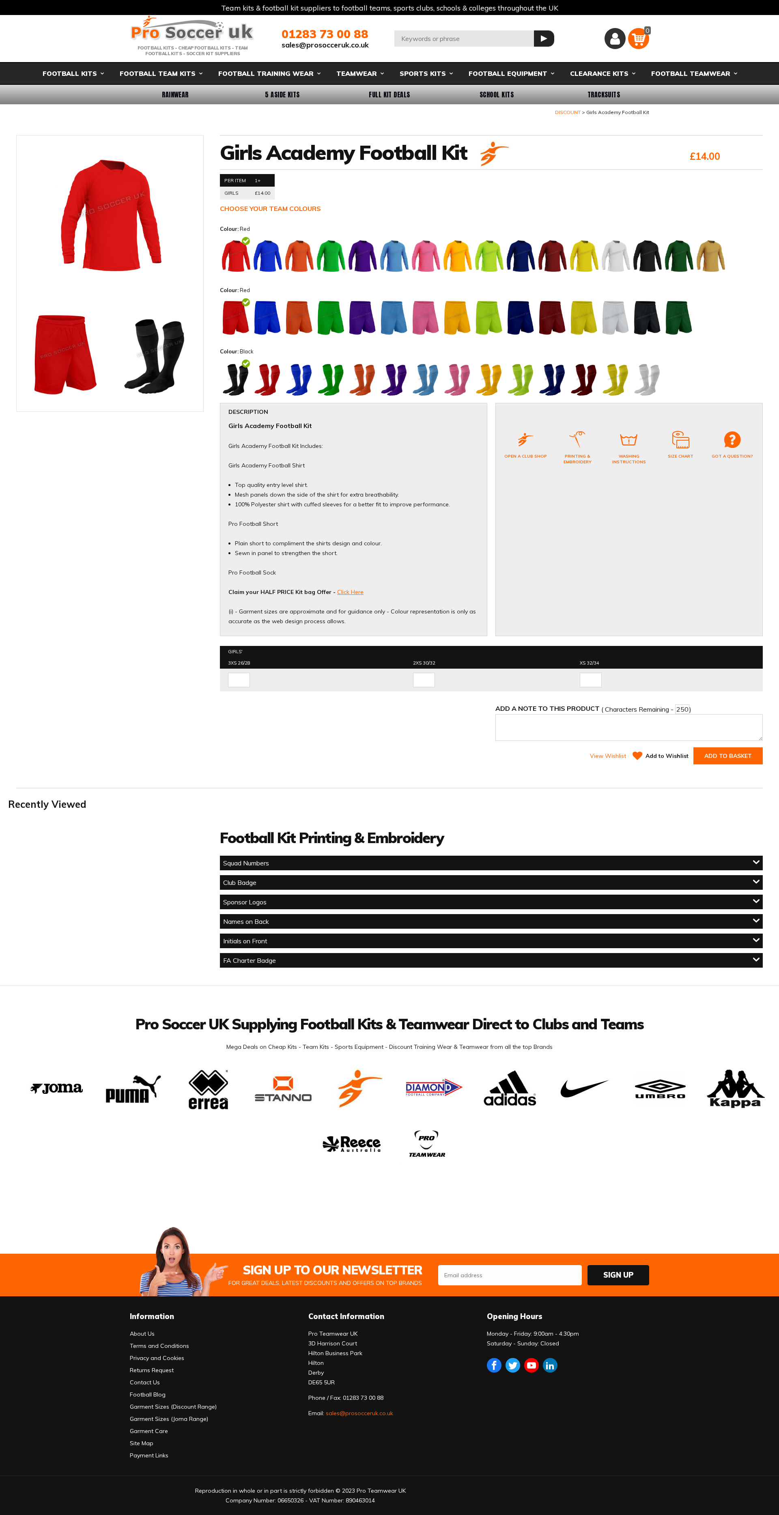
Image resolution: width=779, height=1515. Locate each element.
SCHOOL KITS (497, 94)
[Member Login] (615, 38)
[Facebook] (494, 1365)
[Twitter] (513, 1365)
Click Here (350, 592)
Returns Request (152, 1370)
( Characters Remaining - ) (593, 708)
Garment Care (149, 1431)
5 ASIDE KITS (282, 94)
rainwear (175, 94)
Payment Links (149, 1455)
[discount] (493, 154)
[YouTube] (531, 1365)
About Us (142, 1333)
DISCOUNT (568, 112)
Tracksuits (603, 94)
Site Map (141, 1443)
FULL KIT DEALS (389, 94)
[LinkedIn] (550, 1365)
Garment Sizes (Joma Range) (169, 1418)
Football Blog (148, 1394)
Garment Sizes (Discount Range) (173, 1406)
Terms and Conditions (159, 1345)
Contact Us (145, 1382)
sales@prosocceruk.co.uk (325, 44)
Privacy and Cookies (157, 1358)
